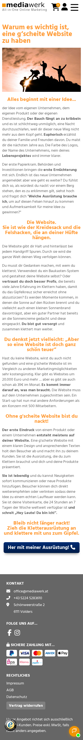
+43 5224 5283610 (28, 598)
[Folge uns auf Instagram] (17, 632)
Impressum (15, 683)
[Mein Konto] (64, 7)
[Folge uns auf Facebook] (9, 632)
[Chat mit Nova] (74, 731)
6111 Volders (23, 611)
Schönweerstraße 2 (29, 604)
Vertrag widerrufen (26, 705)
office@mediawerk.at (31, 591)
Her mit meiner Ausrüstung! (39, 547)
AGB (10, 690)
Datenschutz (16, 697)
